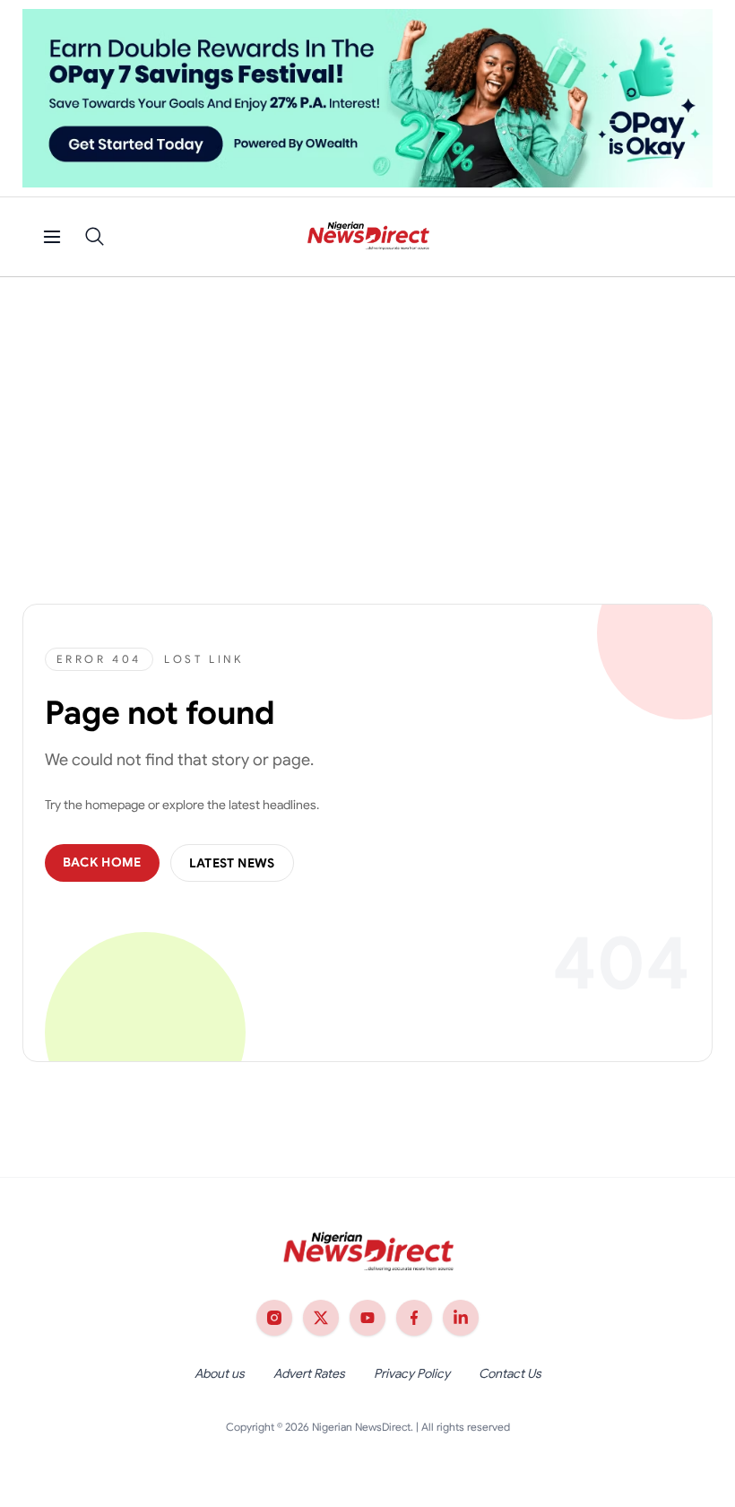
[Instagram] (274, 1318)
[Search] (95, 236)
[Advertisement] (367, 411)
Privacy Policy (412, 1373)
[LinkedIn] (461, 1318)
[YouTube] (367, 1318)
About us (220, 1373)
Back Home (102, 862)
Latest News (232, 863)
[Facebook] (414, 1318)
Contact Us (510, 1373)
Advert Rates (309, 1373)
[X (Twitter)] (321, 1318)
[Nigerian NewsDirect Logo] (368, 237)
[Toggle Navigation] (52, 236)
